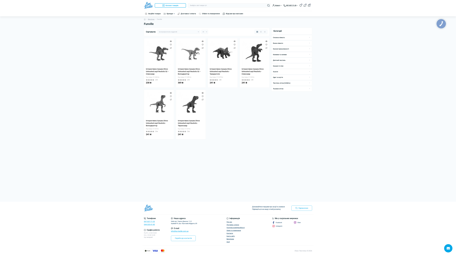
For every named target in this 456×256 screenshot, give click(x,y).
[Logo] (148, 5)
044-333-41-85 (149, 224)
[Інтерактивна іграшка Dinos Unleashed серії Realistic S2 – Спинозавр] (159, 53)
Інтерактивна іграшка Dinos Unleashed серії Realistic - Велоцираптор (157, 123)
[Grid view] (257, 32)
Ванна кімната (278, 43)
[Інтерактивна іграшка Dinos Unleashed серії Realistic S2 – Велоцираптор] (191, 53)
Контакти (230, 233)
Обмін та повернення (211, 14)
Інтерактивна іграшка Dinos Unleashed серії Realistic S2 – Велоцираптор (189, 71)
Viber (299, 222)
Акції (228, 242)
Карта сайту (231, 236)
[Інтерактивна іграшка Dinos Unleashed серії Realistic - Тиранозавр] (191, 105)
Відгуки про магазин (234, 14)
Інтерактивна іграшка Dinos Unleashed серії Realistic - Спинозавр (253, 71)
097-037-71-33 (149, 221)
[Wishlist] (171, 45)
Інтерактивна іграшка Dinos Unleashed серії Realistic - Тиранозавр (189, 123)
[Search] (268, 5)
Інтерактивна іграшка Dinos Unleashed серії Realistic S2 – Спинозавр (157, 71)
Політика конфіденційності (236, 228)
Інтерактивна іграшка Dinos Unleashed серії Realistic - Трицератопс (221, 71)
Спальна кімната (279, 37)
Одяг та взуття (278, 77)
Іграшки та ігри (278, 66)
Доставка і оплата (188, 14)
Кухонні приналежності (281, 49)
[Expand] (310, 37)
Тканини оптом (278, 89)
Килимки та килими (280, 54)
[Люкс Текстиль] (185, 208)
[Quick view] (171, 41)
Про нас (229, 222)
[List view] (261, 32)
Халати (275, 72)
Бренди (170, 14)
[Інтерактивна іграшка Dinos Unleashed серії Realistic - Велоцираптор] (159, 105)
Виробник (151, 19)
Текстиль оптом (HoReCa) (281, 83)
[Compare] (171, 48)
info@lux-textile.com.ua (179, 231)
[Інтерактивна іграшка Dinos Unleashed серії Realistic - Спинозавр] (255, 53)
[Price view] (265, 32)
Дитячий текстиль (279, 60)
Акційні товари (154, 14)
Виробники (230, 239)
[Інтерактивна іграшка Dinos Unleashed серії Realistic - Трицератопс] (223, 53)
